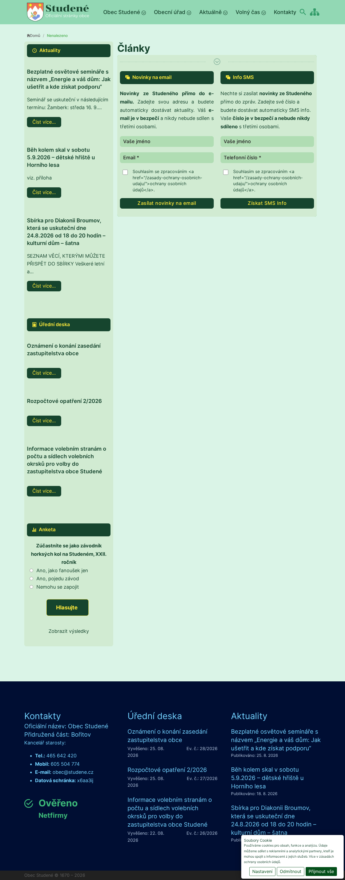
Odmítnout (290, 871)
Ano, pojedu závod (57, 578)
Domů (35, 35)
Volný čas (248, 12)
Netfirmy (53, 815)
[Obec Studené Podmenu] (144, 13)
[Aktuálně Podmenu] (225, 13)
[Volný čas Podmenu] (263, 13)
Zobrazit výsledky (69, 631)
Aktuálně (210, 12)
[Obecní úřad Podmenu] (189, 13)
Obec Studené (121, 12)
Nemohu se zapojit (57, 587)
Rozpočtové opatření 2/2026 (64, 401)
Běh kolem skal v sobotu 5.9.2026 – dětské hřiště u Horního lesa (61, 157)
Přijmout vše (321, 871)
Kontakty (285, 12)
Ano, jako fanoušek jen (62, 570)
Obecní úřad (169, 12)
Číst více (42, 122)
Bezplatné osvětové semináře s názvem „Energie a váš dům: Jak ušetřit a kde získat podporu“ (69, 79)
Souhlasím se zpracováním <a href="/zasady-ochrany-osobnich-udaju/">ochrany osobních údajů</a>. (167, 180)
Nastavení (262, 871)
